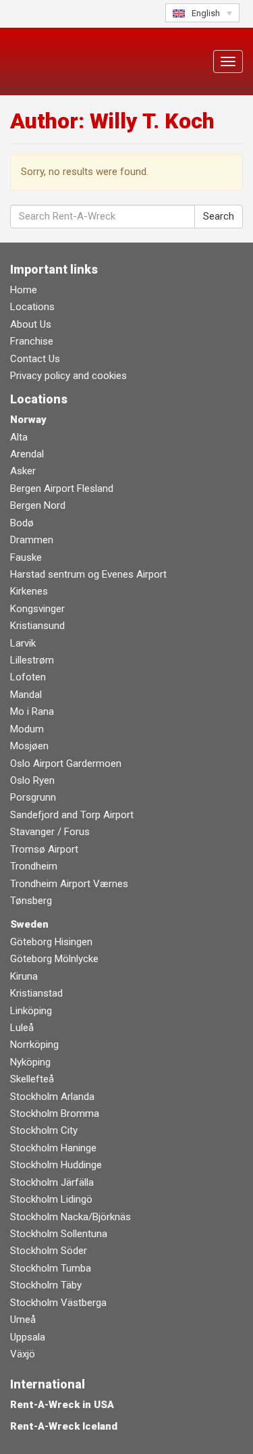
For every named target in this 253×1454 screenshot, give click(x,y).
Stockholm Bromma (54, 1113)
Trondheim (33, 866)
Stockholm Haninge (53, 1148)
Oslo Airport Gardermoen (65, 763)
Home (23, 290)
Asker (23, 471)
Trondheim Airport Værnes (69, 884)
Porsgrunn (33, 797)
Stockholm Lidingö (51, 1199)
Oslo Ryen (32, 780)
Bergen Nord (37, 505)
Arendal (27, 454)
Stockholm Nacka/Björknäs (70, 1217)
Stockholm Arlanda (52, 1096)
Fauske (26, 557)
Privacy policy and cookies (68, 376)
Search (218, 216)
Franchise (31, 341)
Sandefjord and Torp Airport (72, 815)
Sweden (29, 924)
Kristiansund (37, 626)
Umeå (23, 1319)
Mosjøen (29, 746)
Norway (28, 419)
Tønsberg (31, 901)
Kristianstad (36, 993)
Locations (32, 307)
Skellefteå (32, 1079)
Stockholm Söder (48, 1251)
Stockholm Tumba (50, 1268)
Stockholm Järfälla (52, 1182)
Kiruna (24, 976)
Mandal (26, 694)
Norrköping (34, 1044)
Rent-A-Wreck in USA (62, 1405)
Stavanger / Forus (50, 832)
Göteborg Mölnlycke (54, 959)
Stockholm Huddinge (56, 1165)
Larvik (23, 643)
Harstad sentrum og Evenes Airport (88, 574)
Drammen (31, 540)
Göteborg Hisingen (51, 942)
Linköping (31, 1011)
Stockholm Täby (46, 1285)
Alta (19, 437)
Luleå (22, 1028)
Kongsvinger (37, 609)
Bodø (22, 523)
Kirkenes (29, 591)
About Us (30, 324)
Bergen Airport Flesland (61, 488)
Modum (27, 729)
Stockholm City (44, 1130)
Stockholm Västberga (58, 1303)
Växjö (22, 1354)
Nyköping (30, 1062)
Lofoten (28, 677)
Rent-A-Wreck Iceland (63, 1426)
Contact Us (35, 359)
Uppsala (27, 1337)
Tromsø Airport (44, 849)
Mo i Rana (32, 711)
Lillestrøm (32, 660)
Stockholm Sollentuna (58, 1234)
